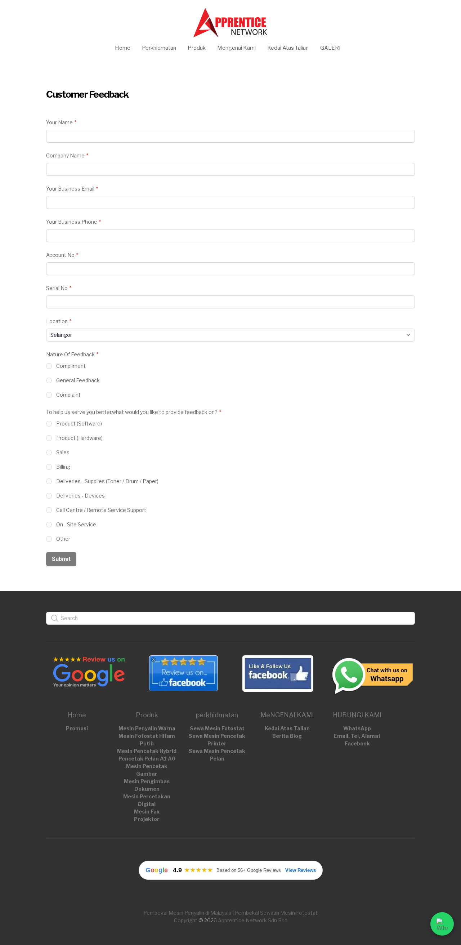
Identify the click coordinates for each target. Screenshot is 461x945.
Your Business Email (70, 189)
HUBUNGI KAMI (357, 715)
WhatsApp (357, 728)
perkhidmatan (217, 715)
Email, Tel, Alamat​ (357, 736)
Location (57, 321)
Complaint (68, 395)
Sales (63, 452)
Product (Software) (79, 423)
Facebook (357, 743)
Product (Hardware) (79, 438)
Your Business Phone (71, 222)
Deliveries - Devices (80, 495)
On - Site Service (76, 524)
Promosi (77, 728)
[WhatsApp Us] (442, 923)
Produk (147, 715)
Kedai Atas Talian (287, 728)
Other (63, 539)
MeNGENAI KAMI (287, 715)
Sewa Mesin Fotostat (217, 728)
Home (77, 715)
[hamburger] (14, 11)
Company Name (65, 155)
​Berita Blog (287, 736)
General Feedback (78, 380)
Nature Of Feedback (70, 354)
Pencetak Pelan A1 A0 (146, 758)
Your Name (59, 122)
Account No (60, 255)
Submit (61, 559)
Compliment (71, 366)
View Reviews (300, 870)
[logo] (230, 22)
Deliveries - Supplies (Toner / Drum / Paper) (107, 481)
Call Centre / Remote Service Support (101, 510)
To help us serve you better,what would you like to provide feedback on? (132, 412)
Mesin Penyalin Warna (146, 728)
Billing (63, 467)
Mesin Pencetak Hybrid (146, 751)
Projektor (147, 819)
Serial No (57, 288)
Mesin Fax (147, 811)
